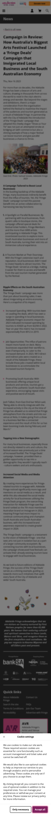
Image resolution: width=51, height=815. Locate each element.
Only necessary (20, 809)
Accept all (40, 809)
